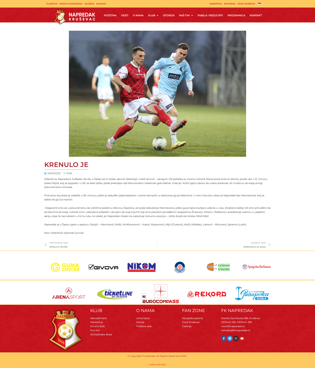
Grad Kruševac (246, 3)
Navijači (101, 3)
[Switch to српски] (259, 3)
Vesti (124, 15)
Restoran (229, 3)
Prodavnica (236, 15)
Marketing (216, 3)
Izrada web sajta (157, 364)
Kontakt (256, 15)
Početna (110, 15)
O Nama (138, 15)
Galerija (89, 3)
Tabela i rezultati (210, 15)
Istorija (169, 15)
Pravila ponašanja (71, 3)
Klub (151, 15)
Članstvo (52, 3)
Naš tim (184, 15)
